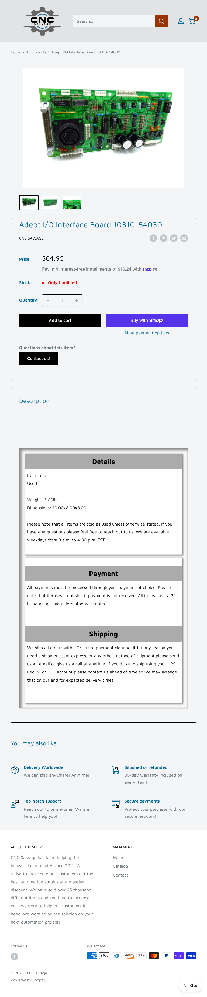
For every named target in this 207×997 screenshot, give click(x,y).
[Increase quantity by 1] (76, 300)
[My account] (181, 21)
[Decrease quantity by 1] (48, 300)
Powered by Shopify (28, 980)
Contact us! (38, 358)
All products (36, 52)
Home (16, 52)
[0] (191, 21)
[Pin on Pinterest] (163, 238)
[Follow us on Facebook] (14, 956)
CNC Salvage (31, 238)
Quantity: (29, 300)
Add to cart (60, 320)
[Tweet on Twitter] (174, 238)
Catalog (120, 866)
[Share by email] (184, 238)
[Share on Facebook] (153, 238)
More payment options (147, 332)
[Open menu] (13, 21)
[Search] (161, 21)
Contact (120, 875)
